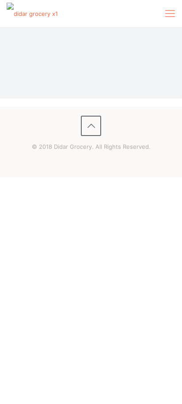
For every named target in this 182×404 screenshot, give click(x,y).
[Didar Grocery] (32, 13)
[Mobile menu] (170, 13)
